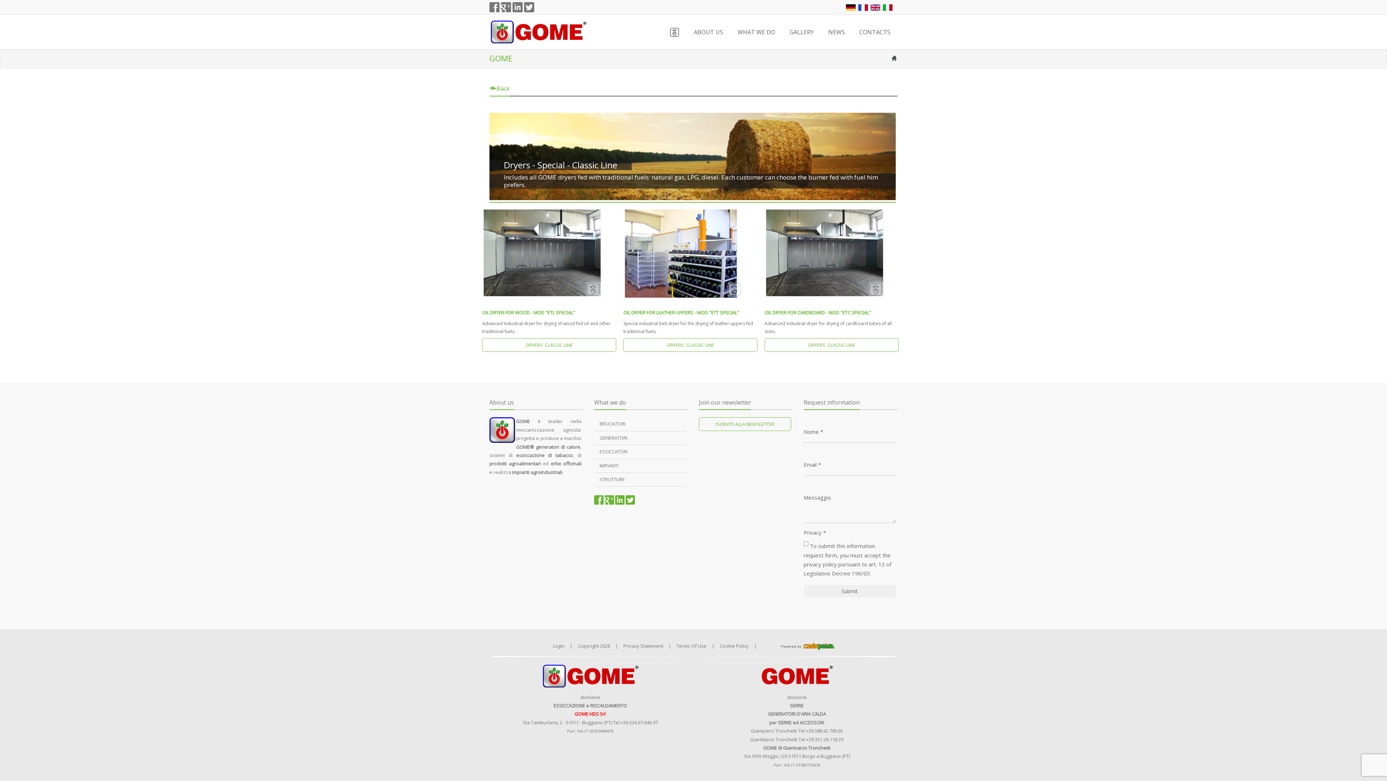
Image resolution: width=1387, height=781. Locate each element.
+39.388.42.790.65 (824, 731)
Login (559, 646)
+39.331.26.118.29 (824, 739)
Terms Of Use (692, 646)
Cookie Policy (734, 646)
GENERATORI (613, 438)
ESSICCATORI (614, 451)
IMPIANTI (609, 465)
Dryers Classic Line (549, 345)
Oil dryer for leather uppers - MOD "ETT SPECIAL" (681, 312)
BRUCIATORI (613, 423)
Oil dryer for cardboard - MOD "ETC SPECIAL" (818, 312)
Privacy (815, 533)
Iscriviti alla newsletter (745, 424)
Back (502, 88)
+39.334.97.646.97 (639, 722)
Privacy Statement (643, 646)
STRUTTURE (612, 479)
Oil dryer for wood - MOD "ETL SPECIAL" (528, 312)
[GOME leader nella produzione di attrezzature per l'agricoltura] (538, 31)
